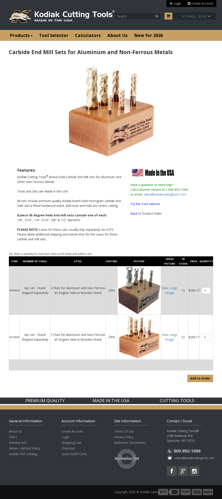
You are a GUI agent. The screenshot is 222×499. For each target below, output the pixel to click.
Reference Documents (130, 443)
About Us (117, 35)
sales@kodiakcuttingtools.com (165, 194)
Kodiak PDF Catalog (23, 454)
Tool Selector (54, 35)
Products (20, 35)
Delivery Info (18, 443)
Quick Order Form (74, 454)
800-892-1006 (187, 451)
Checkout (68, 448)
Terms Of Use (124, 431)
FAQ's (13, 437)
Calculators (88, 35)
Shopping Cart (71, 443)
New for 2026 (148, 35)
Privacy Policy (123, 437)
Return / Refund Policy (24, 448)
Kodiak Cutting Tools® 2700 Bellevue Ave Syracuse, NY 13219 (183, 436)
